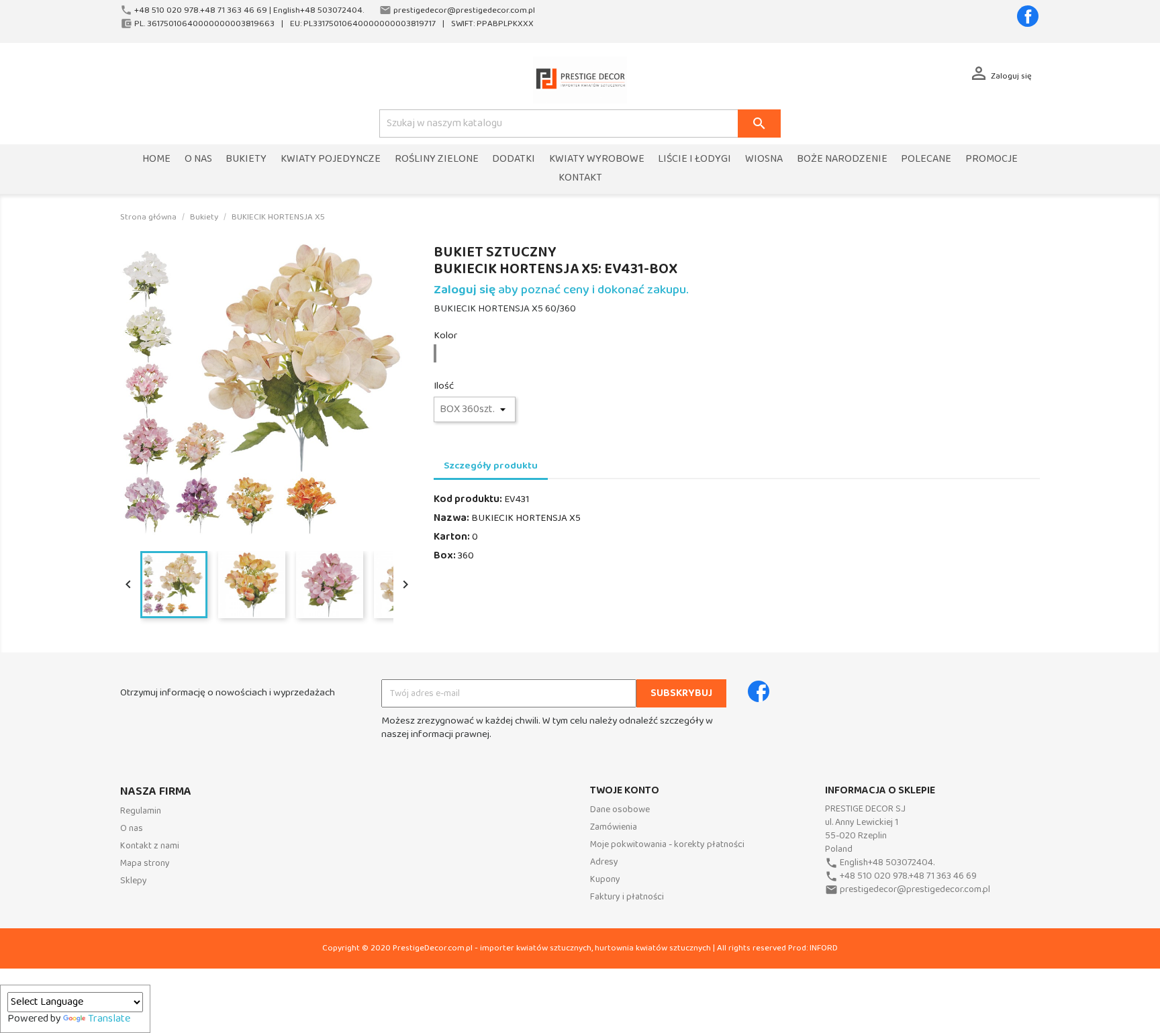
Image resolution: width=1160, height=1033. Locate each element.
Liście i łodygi (694, 159)
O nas (198, 159)
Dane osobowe (620, 810)
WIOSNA (764, 159)
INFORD (824, 948)
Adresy (604, 862)
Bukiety (246, 159)
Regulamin (140, 811)
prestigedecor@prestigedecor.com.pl (915, 889)
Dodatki (513, 159)
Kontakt (580, 178)
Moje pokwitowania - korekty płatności (667, 844)
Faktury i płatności (627, 897)
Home (156, 159)
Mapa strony (145, 863)
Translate (109, 1019)
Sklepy (133, 881)
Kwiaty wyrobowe (596, 159)
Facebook (1027, 16)
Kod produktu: (468, 499)
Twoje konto (624, 790)
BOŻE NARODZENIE (842, 159)
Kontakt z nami (149, 846)
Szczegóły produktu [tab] (491, 466)
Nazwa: (451, 518)
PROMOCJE (991, 159)
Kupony (605, 879)
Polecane (926, 159)
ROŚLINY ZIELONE (437, 159)
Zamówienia (613, 827)
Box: (445, 555)
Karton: (452, 537)
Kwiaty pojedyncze (331, 159)
